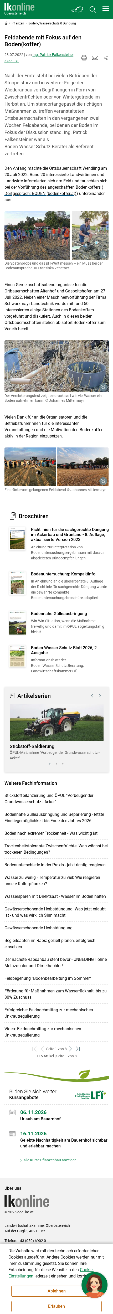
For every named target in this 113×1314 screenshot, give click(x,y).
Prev (92, 695)
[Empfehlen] (95, 58)
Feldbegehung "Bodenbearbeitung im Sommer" (47, 978)
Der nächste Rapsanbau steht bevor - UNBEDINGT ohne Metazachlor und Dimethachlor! (55, 962)
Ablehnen (57, 1291)
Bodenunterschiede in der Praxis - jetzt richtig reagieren (55, 864)
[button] (105, 8)
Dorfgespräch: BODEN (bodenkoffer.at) (40, 193)
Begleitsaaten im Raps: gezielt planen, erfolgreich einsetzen (49, 943)
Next (100, 695)
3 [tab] (63, 764)
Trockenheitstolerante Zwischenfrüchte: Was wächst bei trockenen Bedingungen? (56, 849)
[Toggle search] (93, 9)
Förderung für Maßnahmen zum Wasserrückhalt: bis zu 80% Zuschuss (55, 994)
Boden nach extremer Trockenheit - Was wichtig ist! (51, 833)
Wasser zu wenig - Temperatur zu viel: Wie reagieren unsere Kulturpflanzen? (52, 880)
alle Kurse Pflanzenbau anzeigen (49, 1160)
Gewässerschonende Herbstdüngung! (39, 927)
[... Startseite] (19, 9)
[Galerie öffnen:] (56, 235)
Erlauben (56, 1306)
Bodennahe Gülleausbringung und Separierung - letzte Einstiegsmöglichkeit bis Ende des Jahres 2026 (54, 817)
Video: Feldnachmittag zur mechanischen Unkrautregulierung (42, 1032)
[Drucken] (84, 58)
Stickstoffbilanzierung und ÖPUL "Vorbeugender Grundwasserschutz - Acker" (48, 798)
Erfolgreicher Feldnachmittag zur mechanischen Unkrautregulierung (48, 1013)
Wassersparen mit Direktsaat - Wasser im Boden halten (55, 896)
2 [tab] (56, 764)
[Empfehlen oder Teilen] (105, 58)
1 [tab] (50, 764)
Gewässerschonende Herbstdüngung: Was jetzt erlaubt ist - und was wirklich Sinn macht (55, 912)
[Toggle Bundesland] (77, 9)
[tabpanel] (57, 732)
